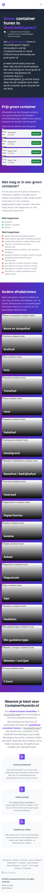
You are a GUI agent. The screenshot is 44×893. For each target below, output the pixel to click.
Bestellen (36, 133)
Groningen (33, 865)
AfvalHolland (7, 888)
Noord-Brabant (13, 865)
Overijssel (6, 860)
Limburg (18, 868)
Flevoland (27, 868)
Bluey (11, 885)
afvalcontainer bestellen (23, 802)
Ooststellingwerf (12, 44)
